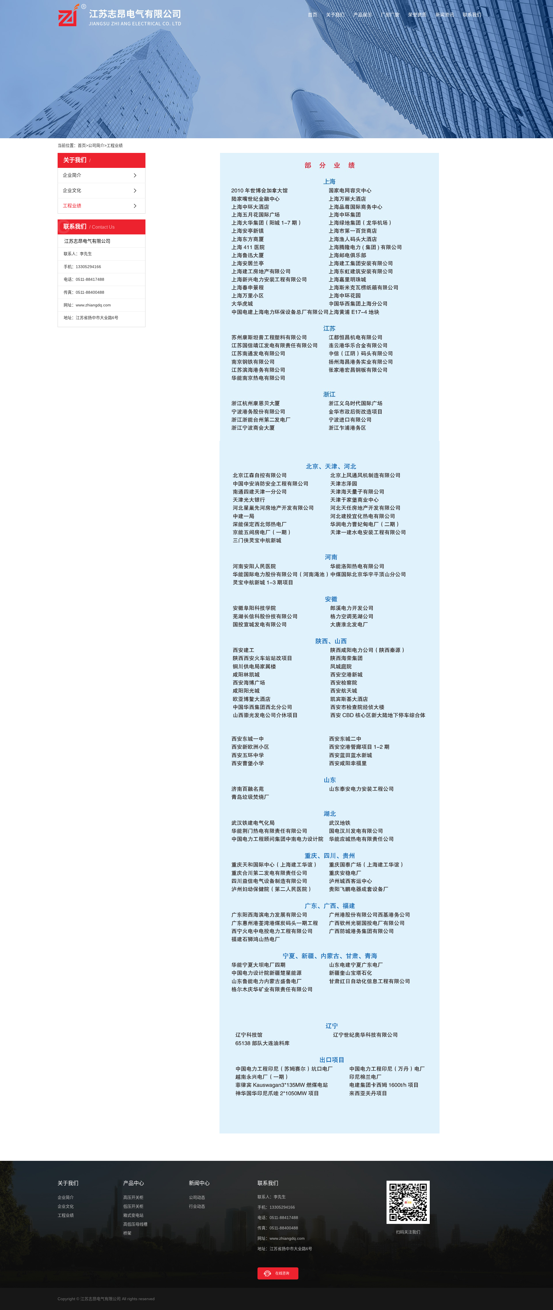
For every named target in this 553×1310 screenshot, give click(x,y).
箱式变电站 (133, 1215)
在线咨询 (282, 1273)
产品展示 (362, 14)
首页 (312, 14)
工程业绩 (115, 145)
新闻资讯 (444, 14)
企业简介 (72, 175)
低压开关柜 (133, 1206)
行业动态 (197, 1206)
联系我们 (472, 14)
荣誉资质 (417, 14)
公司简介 (96, 145)
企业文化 (72, 190)
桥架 (127, 1233)
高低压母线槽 (135, 1224)
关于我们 (335, 14)
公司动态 (197, 1197)
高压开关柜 (133, 1197)
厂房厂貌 (390, 14)
